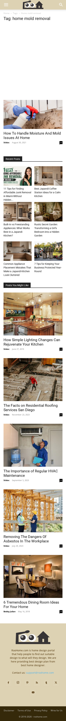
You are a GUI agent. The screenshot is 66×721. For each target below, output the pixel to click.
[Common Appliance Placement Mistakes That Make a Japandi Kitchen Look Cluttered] (18, 251)
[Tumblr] (46, 682)
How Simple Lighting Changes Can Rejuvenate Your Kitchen (32, 342)
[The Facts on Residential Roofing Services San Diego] (33, 379)
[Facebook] (8, 682)
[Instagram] (17, 682)
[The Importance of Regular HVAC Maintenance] (33, 445)
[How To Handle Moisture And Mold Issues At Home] (33, 114)
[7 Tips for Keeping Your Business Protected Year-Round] (48, 251)
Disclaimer (9, 710)
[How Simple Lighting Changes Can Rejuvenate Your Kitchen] (33, 314)
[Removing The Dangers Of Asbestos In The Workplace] (33, 510)
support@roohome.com (40, 672)
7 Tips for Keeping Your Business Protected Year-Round (48, 267)
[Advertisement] (33, 65)
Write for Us (56, 710)
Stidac (7, 142)
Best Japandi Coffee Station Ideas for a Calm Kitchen (47, 192)
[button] (6, 5)
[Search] (61, 5)
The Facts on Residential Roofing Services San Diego (31, 407)
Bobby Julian (9, 611)
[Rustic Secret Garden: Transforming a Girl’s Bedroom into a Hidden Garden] (48, 211)
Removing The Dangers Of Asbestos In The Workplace (26, 539)
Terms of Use (24, 710)
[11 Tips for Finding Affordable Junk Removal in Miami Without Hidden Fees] (18, 176)
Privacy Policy (40, 710)
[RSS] (36, 682)
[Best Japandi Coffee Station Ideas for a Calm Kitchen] (48, 176)
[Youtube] (33, 692)
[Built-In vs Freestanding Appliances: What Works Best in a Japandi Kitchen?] (18, 211)
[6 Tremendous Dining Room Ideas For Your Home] (33, 576)
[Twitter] (55, 682)
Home (7, 13)
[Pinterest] (27, 682)
